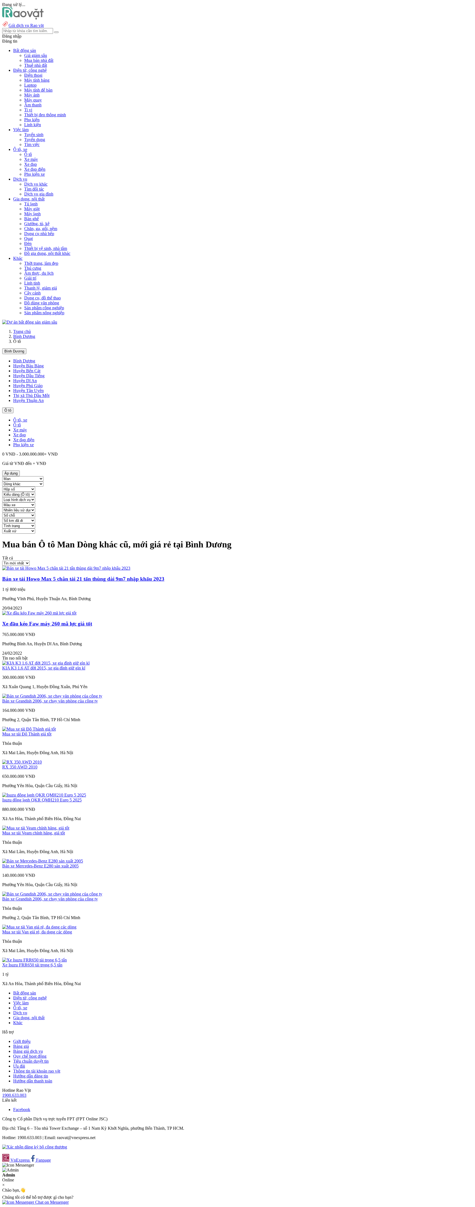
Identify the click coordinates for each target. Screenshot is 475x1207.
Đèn (28, 243)
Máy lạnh (32, 213)
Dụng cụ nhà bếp (39, 233)
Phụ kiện (32, 119)
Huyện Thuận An (28, 400)
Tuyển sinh (33, 134)
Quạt (28, 238)
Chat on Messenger (51, 1202)
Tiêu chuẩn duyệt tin (31, 1061)
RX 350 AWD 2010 (19, 767)
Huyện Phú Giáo (28, 385)
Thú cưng (32, 268)
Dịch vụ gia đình (38, 194)
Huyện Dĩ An (25, 380)
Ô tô (28, 154)
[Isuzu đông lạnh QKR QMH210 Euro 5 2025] (44, 795)
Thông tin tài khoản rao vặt (36, 1071)
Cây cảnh (32, 293)
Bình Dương (24, 336)
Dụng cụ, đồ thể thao (42, 298)
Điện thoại (33, 75)
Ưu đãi (19, 1066)
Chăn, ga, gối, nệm (40, 228)
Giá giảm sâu (35, 55)
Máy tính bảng (36, 80)
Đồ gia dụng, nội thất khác (47, 253)
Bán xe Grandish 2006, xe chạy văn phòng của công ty (50, 701)
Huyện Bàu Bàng (28, 365)
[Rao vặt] (23, 18)
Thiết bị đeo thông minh (45, 114)
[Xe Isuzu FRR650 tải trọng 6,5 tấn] (34, 960)
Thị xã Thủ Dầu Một (31, 395)
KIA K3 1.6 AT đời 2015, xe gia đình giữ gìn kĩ (43, 668)
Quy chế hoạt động (29, 1056)
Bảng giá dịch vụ (28, 1051)
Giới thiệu (22, 1041)
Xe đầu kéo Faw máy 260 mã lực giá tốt (47, 624)
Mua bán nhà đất (38, 60)
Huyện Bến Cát (26, 370)
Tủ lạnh (31, 204)
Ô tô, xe (20, 420)
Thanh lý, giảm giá (40, 288)
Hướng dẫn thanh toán (32, 1081)
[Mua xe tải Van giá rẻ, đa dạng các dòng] (39, 927)
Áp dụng (11, 473)
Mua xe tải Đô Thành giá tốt (26, 734)
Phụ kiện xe (34, 174)
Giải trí (30, 278)
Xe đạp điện (34, 169)
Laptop (30, 85)
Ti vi (28, 110)
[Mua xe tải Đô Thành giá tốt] (29, 729)
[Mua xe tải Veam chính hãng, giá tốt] (35, 828)
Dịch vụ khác (36, 184)
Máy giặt (32, 208)
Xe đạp (30, 164)
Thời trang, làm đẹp (41, 263)
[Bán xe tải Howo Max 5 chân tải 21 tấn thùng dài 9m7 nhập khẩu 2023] (66, 568)
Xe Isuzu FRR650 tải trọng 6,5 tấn (32, 965)
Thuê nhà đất (35, 65)
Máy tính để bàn (38, 90)
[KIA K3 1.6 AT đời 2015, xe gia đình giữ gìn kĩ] (46, 663)
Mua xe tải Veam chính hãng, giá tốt (33, 833)
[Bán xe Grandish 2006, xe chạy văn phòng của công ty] (52, 696)
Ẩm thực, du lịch (39, 273)
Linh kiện (32, 124)
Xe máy (31, 159)
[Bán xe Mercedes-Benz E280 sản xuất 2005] (42, 861)
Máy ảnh (32, 95)
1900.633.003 (14, 1095)
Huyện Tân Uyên (28, 390)
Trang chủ (22, 331)
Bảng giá (21, 1046)
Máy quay (33, 100)
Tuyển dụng (34, 139)
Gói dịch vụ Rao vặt (26, 25)
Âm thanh (33, 105)
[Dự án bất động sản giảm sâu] (29, 322)
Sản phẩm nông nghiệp (44, 312)
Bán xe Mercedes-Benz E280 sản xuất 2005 (40, 866)
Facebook (21, 1109)
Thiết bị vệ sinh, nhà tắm (45, 248)
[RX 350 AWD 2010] (22, 762)
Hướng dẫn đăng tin (30, 1076)
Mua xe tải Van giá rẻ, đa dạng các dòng (37, 932)
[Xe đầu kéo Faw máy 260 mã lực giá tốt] (39, 613)
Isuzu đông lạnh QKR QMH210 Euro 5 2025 (42, 800)
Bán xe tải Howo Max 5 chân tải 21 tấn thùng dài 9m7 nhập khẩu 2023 (83, 579)
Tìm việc (32, 144)
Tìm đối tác (34, 189)
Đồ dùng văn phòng (41, 303)
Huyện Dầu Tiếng (29, 375)
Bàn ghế (31, 218)
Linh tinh (32, 283)
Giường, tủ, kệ (36, 223)
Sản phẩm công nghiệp (44, 307)
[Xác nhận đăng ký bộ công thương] (34, 1147)
